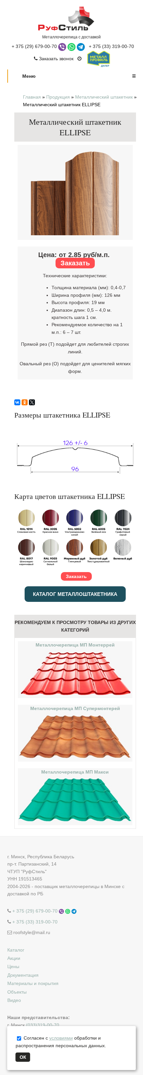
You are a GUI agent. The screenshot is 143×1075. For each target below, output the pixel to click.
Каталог (15, 950)
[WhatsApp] (72, 46)
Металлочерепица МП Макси (75, 772)
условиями (61, 1038)
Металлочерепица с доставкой (71, 37)
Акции (13, 958)
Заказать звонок (55, 58)
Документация (23, 975)
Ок (23, 1057)
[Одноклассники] (25, 402)
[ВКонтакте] (17, 402)
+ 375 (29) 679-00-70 (34, 46)
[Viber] (63, 46)
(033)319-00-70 (42, 1025)
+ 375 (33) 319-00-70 (111, 46)
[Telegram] (81, 46)
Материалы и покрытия (33, 983)
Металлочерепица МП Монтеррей (75, 645)
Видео (14, 1000)
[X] (32, 402)
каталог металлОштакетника (75, 594)
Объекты (17, 992)
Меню (79, 75)
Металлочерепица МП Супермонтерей (75, 708)
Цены (13, 966)
